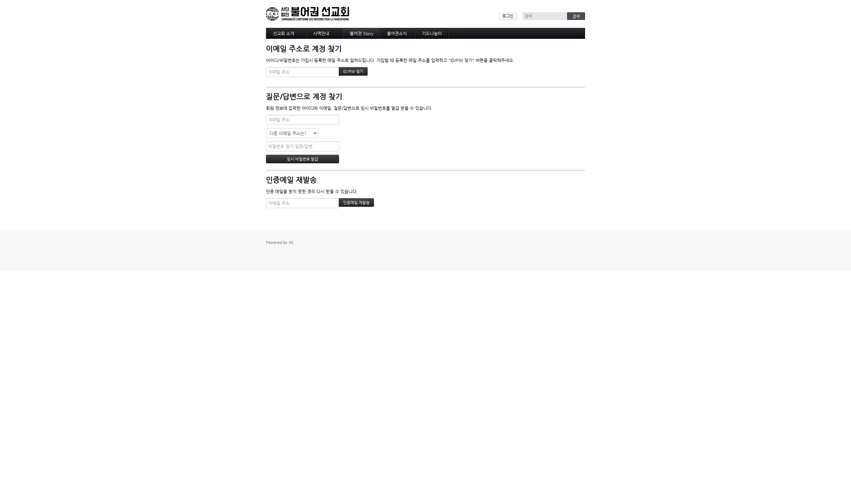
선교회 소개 (283, 33)
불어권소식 (397, 33)
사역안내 (321, 33)
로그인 (507, 16)
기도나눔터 (432, 33)
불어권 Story (361, 33)
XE (291, 242)
